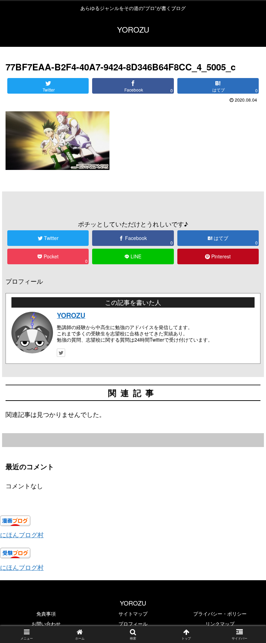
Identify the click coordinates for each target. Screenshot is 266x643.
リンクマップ (219, 623)
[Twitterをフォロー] (61, 353)
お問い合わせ (46, 623)
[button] (246, 596)
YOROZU (71, 315)
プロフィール (133, 623)
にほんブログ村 (22, 534)
